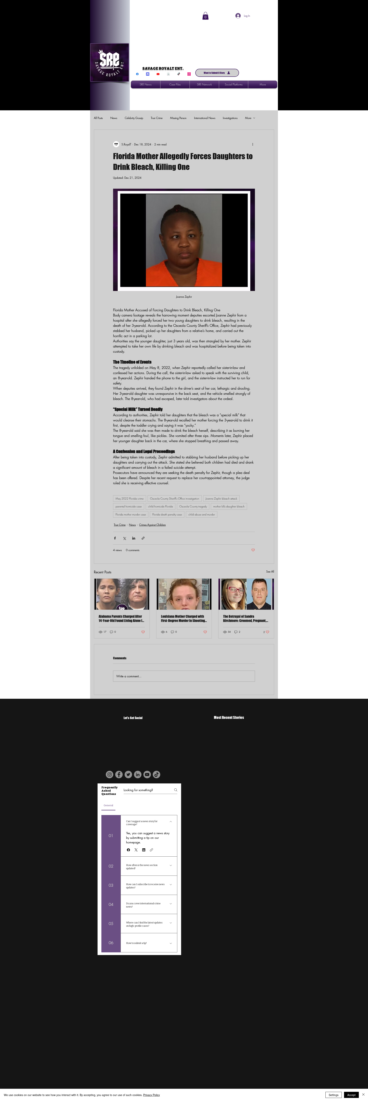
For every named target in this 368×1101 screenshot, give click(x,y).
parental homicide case (129, 506)
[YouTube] (147, 774)
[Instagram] (189, 74)
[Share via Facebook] (115, 538)
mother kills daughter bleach (229, 506)
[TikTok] (178, 74)
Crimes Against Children (152, 525)
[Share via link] (143, 538)
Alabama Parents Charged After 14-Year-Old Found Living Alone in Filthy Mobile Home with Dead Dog (121, 618)
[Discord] (147, 74)
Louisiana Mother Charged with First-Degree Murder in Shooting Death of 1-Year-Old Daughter (183, 618)
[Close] (363, 1095)
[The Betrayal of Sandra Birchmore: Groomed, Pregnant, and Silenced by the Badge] (246, 594)
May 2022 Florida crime (130, 498)
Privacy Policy (151, 1095)
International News (204, 118)
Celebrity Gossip (134, 118)
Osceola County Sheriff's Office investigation (174, 498)
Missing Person (178, 118)
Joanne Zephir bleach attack (221, 498)
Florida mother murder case (131, 514)
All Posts (98, 118)
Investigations (230, 118)
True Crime (157, 118)
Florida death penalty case (167, 514)
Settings (333, 1095)
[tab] (108, 805)
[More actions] (252, 144)
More (248, 118)
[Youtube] (158, 74)
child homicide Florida (160, 506)
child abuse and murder (201, 514)
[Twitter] (128, 774)
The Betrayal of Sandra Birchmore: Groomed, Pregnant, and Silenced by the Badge (244, 618)
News (113, 118)
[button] (205, 16)
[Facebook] (137, 74)
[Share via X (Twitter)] (124, 538)
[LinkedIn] (137, 774)
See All (270, 571)
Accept (351, 1095)
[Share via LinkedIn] (134, 538)
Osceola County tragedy (193, 506)
